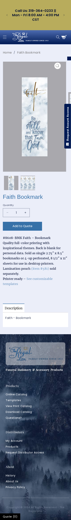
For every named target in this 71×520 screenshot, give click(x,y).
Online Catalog (16, 394)
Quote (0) (10, 516)
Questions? (14, 418)
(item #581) (40, 268)
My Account (14, 441)
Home (7, 52)
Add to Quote (22, 226)
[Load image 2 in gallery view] (27, 183)
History (10, 475)
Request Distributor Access (25, 452)
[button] (5, 37)
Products (12, 447)
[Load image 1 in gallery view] (11, 183)
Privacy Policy (15, 487)
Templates (13, 400)
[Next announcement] (64, 15)
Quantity (8, 205)
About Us (12, 481)
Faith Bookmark (29, 52)
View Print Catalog (19, 406)
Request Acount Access (67, 125)
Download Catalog (19, 412)
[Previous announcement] (7, 15)
